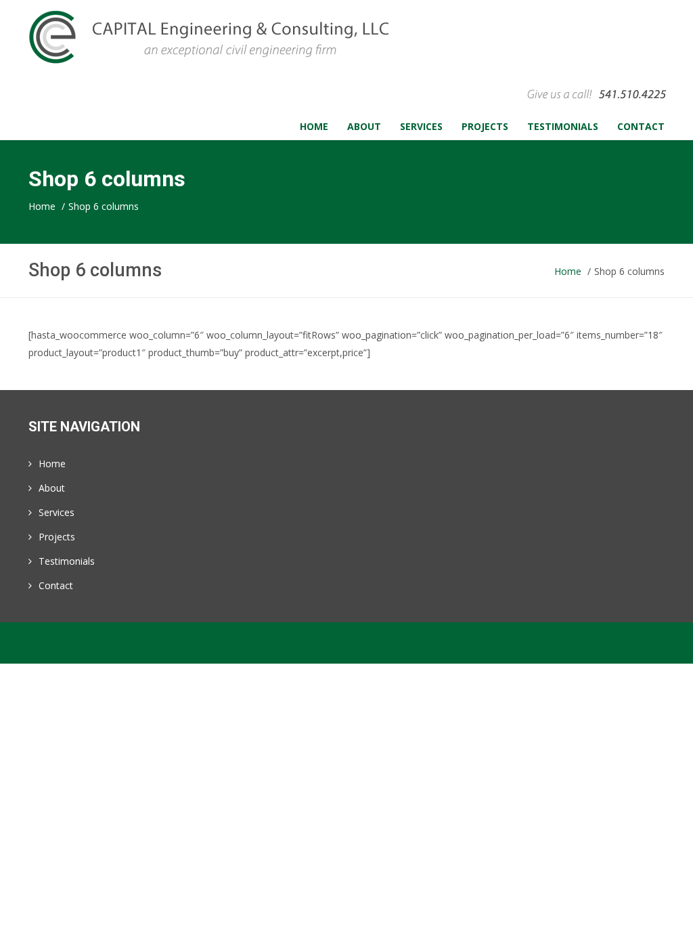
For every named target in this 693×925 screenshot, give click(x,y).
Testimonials (67, 561)
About (52, 487)
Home (52, 463)
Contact (56, 585)
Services (56, 512)
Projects (57, 536)
